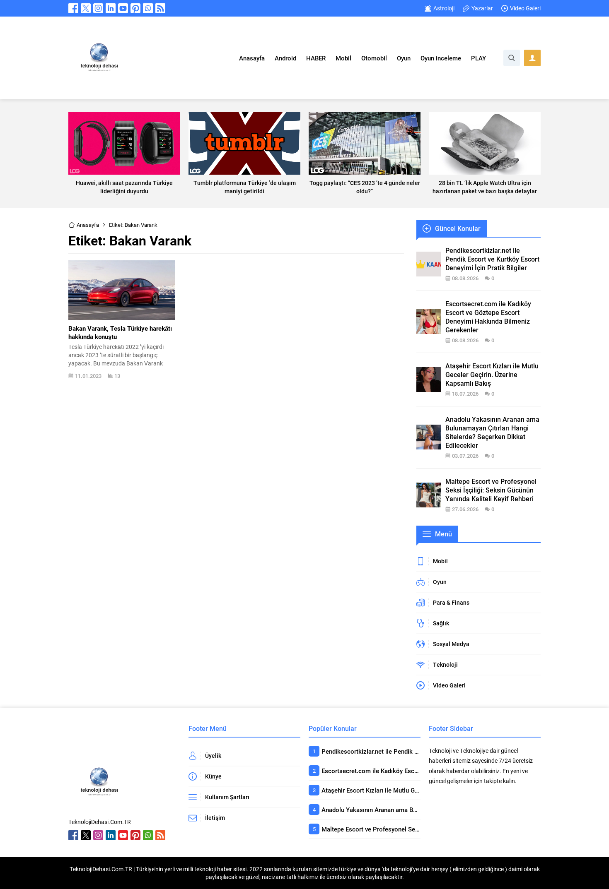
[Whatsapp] (148, 8)
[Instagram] (98, 8)
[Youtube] (123, 8)
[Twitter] (86, 8)
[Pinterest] (135, 8)
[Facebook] (73, 8)
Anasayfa (88, 224)
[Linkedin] (111, 8)
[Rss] (160, 8)
